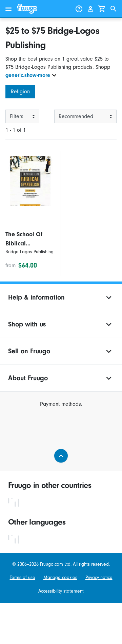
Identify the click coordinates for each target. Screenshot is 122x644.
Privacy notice (99, 577)
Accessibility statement (61, 591)
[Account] (90, 9)
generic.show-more (27, 75)
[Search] (113, 9)
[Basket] (102, 9)
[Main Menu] (8, 9)
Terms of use (22, 577)
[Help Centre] (79, 9)
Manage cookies (60, 577)
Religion (20, 91)
